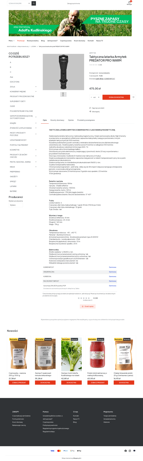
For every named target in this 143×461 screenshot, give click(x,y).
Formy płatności (18, 419)
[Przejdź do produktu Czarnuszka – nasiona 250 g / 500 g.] (19, 354)
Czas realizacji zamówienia (21, 416)
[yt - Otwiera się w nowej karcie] (134, 451)
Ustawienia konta (109, 419)
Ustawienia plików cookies (52, 416)
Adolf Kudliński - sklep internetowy (18, 46)
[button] (34, 3)
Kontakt (76, 416)
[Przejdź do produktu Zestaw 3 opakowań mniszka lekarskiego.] (45, 354)
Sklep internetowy (71, 458)
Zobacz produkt (19, 383)
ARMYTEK (92, 53)
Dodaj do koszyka (116, 97)
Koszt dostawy (17, 422)
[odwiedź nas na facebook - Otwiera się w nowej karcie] (125, 451)
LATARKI (33, 46)
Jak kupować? (47, 419)
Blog (75, 422)
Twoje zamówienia (110, 416)
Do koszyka (45, 383)
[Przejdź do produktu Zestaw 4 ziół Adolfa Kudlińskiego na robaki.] (71, 354)
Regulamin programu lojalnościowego (56, 428)
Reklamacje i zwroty (19, 425)
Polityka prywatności (50, 425)
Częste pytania (48, 422)
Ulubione (107, 422)
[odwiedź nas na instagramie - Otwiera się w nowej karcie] (130, 451)
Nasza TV (76, 419)
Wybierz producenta (16, 201)
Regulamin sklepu (49, 431)
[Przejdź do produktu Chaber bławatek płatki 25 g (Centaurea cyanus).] (124, 354)
